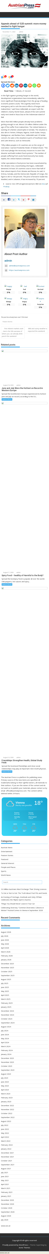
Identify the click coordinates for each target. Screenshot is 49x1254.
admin (21, 32)
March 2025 (5, 999)
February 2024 (7, 1050)
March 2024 (5, 1046)
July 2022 (4, 1125)
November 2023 (7, 1062)
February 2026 (7, 956)
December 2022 (7, 1105)
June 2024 (5, 1034)
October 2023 (6, 1066)
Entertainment (6, 851)
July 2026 (4, 936)
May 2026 (5, 944)
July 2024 (4, 1030)
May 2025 (5, 991)
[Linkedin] (17, 85)
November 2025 (7, 967)
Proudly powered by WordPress (15, 1245)
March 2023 (5, 1094)
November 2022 (7, 1109)
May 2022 (5, 1133)
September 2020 (7, 1212)
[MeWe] (25, 85)
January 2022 (6, 1149)
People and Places (8, 867)
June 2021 (5, 1176)
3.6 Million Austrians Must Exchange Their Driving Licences (23, 889)
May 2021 (5, 1180)
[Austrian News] (3, 14)
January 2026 (6, 960)
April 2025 (5, 995)
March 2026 (5, 952)
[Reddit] (12, 85)
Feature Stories (7, 322)
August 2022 (6, 1121)
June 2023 (5, 1082)
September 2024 (7, 1023)
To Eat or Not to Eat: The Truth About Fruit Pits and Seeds (24, 893)
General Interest (7, 863)
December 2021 (7, 1153)
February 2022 (7, 1145)
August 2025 (6, 979)
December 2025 (7, 963)
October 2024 (6, 1019)
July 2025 (4, 983)
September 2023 (7, 1070)
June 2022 (5, 1129)
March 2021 (5, 1188)
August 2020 (6, 1216)
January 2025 (6, 1007)
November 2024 (7, 1015)
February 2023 (7, 1097)
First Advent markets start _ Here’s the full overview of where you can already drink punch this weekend (12, 332)
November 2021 (7, 1157)
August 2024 (6, 1027)
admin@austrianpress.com (19, 266)
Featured (4, 859)
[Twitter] (8, 85)
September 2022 (7, 1117)
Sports (3, 871)
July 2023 (4, 1078)
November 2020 (7, 1204)
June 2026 (5, 940)
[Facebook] (3, 85)
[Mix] (30, 85)
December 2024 (7, 1011)
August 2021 (6, 1168)
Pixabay (6, 186)
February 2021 (7, 1192)
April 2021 (5, 1184)
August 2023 (6, 1074)
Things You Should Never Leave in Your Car (18, 904)
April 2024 (5, 1042)
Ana (43, 184)
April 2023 (5, 1090)
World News (6, 875)
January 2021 (6, 1196)
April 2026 (5, 948)
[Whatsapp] (34, 85)
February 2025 (7, 1003)
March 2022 (5, 1141)
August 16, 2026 (8, 757)
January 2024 (6, 1054)
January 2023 (6, 1101)
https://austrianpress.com (19, 270)
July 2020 (4, 1220)
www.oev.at (5, 1226)
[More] (39, 85)
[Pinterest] (21, 85)
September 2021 (7, 1164)
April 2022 (5, 1137)
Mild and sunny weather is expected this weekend (37, 329)
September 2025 (7, 975)
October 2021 (6, 1161)
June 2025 (5, 987)
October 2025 (6, 971)
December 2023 (7, 1058)
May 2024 (5, 1038)
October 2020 (6, 1208)
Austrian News (6, 847)
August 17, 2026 (8, 572)
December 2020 (7, 1200)
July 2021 (4, 1172)
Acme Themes (24, 1247)
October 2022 (6, 1113)
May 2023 (5, 1086)
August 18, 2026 (8, 385)
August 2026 (6, 932)
